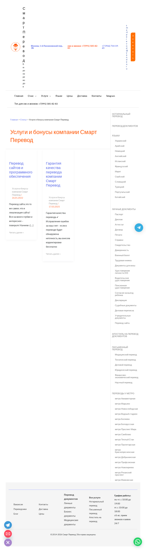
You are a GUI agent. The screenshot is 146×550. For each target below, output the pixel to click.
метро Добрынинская (125, 457)
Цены (41, 513)
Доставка (43, 509)
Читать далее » (16, 232)
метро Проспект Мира (125, 429)
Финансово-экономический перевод (126, 376)
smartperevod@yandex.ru (127, 47)
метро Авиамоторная (125, 398)
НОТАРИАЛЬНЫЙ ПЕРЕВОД (121, 115)
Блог (16, 513)
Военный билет (122, 255)
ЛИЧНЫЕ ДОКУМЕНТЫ (124, 209)
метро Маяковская (124, 480)
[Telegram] (8, 525)
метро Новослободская (126, 408)
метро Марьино (122, 403)
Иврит (118, 171)
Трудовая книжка (123, 260)
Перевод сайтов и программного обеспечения (20, 169)
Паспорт (119, 214)
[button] (133, 47)
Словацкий (120, 181)
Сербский (119, 176)
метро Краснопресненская (124, 450)
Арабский (119, 146)
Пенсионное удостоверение (122, 286)
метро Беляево (122, 419)
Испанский (120, 161)
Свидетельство (122, 245)
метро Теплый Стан (124, 439)
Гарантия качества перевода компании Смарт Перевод (54, 174)
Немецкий (120, 151)
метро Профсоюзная (125, 462)
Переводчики (20, 509)
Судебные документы (125, 305)
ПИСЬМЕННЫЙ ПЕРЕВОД (120, 348)
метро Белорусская (124, 424)
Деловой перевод (123, 364)
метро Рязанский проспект (123, 473)
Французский (121, 166)
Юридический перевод (126, 370)
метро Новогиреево (124, 467)
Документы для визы (125, 265)
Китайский (120, 197)
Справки (119, 240)
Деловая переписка (124, 310)
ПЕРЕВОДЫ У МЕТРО (123, 393)
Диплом (118, 219)
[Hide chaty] (8, 542)
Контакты (43, 504)
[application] (35, 96)
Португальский (122, 192)
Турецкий (119, 187)
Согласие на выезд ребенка (124, 294)
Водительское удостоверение (122, 279)
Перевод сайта (122, 323)
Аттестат (119, 224)
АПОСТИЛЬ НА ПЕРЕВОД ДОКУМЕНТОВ (125, 335)
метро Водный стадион (126, 414)
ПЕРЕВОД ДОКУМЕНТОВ (125, 126)
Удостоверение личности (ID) (122, 271)
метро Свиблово (123, 434)
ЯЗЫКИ (116, 135)
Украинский (120, 140)
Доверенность (122, 250)
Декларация (121, 300)
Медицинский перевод (126, 354)
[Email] (8, 534)
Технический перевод (125, 359)
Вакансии (18, 504)
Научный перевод (123, 382)
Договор (119, 229)
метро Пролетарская (125, 444)
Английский (120, 156)
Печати (118, 234)
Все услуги (94, 497)
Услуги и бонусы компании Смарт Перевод (20, 191)
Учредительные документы (123, 316)
